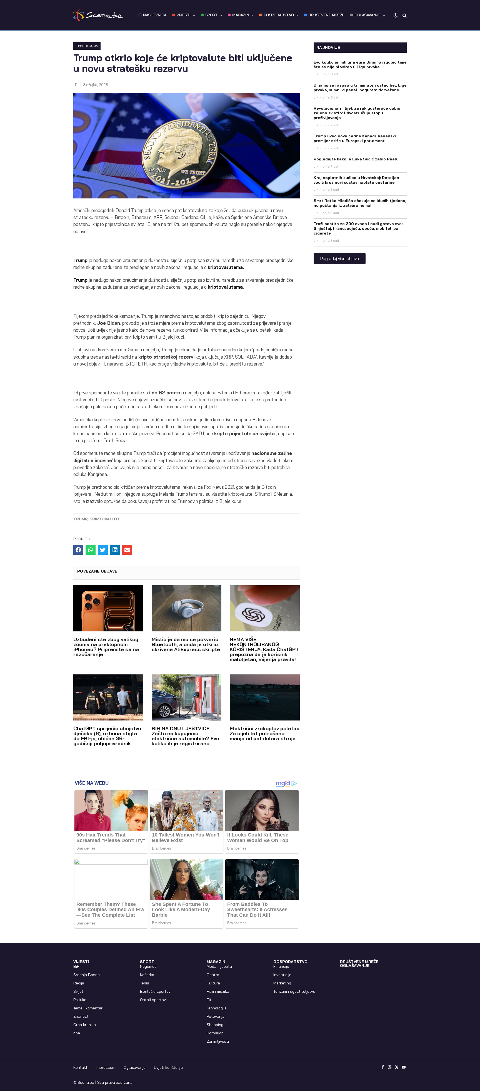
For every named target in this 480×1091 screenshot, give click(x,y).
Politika (79, 999)
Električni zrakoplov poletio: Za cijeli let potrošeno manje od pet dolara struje (264, 733)
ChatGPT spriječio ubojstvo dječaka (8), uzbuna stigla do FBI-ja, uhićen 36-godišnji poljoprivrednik (107, 736)
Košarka (147, 974)
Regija (78, 983)
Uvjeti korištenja (168, 1067)
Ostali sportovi (153, 999)
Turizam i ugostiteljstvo (294, 991)
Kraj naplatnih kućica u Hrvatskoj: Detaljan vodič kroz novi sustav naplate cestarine (356, 180)
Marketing (282, 983)
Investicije (282, 974)
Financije (281, 966)
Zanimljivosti (218, 1041)
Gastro (213, 974)
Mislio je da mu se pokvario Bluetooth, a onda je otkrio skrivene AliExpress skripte (186, 644)
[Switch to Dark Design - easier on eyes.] (395, 15)
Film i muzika (218, 991)
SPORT (211, 14)
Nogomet (148, 966)
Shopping (215, 1024)
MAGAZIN (240, 14)
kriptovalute (104, 518)
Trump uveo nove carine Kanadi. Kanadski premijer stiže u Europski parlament (355, 138)
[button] (78, 550)
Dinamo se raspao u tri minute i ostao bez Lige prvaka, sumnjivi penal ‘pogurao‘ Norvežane (360, 87)
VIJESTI (183, 14)
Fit (209, 999)
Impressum (105, 1067)
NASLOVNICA (154, 14)
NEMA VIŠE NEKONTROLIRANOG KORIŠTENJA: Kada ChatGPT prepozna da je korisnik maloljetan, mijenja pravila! (264, 649)
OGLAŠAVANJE (367, 14)
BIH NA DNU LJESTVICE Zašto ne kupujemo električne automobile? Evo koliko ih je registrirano (185, 736)
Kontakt (80, 1067)
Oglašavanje (135, 1067)
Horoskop (215, 1032)
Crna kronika (84, 1024)
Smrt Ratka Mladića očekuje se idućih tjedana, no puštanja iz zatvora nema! (360, 203)
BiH (76, 966)
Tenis (144, 983)
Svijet (78, 991)
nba (76, 1032)
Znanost (81, 1016)
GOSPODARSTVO (279, 14)
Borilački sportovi (155, 991)
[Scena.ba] (98, 15)
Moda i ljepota (219, 966)
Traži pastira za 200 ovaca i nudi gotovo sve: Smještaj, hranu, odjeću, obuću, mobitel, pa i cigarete (358, 228)
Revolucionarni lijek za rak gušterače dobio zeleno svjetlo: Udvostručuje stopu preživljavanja (357, 113)
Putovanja (215, 1016)
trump (80, 518)
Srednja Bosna (86, 974)
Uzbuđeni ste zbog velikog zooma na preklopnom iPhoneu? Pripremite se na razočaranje (106, 646)
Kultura (213, 983)
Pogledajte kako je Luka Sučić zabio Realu (356, 159)
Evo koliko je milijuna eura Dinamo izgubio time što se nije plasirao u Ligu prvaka (360, 64)
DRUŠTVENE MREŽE (326, 14)
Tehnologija (87, 46)
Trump (80, 260)
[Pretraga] (404, 15)
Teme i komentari (88, 1008)
